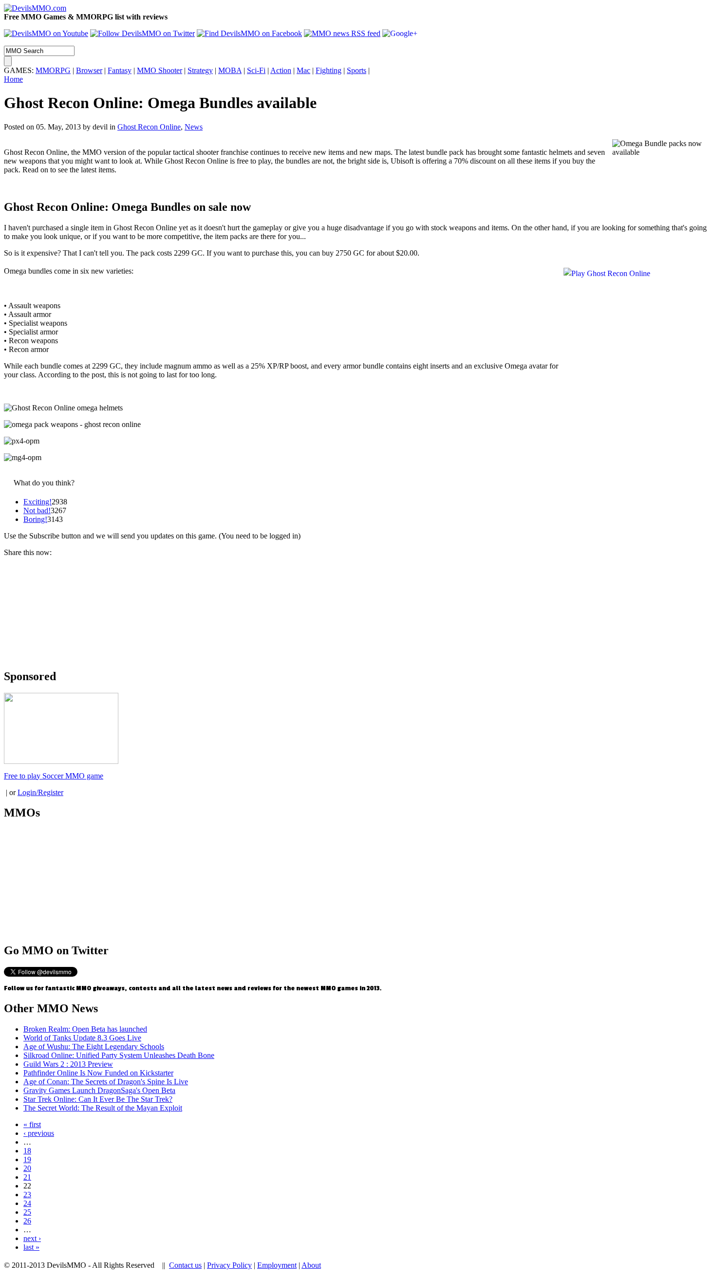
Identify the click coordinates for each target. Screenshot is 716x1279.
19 (27, 1159)
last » (31, 1247)
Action (280, 70)
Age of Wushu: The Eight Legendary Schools (93, 1046)
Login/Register (40, 792)
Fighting (328, 70)
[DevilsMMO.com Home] (35, 8)
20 (27, 1168)
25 (27, 1212)
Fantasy (120, 70)
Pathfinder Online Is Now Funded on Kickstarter (98, 1073)
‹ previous (38, 1133)
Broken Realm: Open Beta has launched (85, 1029)
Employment (277, 1265)
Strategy (200, 70)
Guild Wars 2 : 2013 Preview (68, 1064)
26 (27, 1221)
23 (27, 1194)
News (194, 127)
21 (27, 1177)
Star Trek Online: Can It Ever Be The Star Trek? (97, 1099)
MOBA (230, 70)
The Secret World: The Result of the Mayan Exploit (102, 1108)
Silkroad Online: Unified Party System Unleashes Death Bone (118, 1055)
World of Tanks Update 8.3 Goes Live (82, 1038)
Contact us (185, 1265)
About (311, 1265)
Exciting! (37, 502)
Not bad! (37, 510)
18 (27, 1151)
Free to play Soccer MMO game (53, 776)
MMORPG (53, 70)
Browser (89, 70)
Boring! (35, 519)
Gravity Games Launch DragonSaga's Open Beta (99, 1090)
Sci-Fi (256, 70)
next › (32, 1238)
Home (13, 79)
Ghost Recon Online (149, 127)
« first (32, 1124)
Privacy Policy (229, 1265)
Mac (303, 70)
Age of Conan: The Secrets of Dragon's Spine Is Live (105, 1081)
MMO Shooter (159, 70)
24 (27, 1203)
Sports (356, 70)
